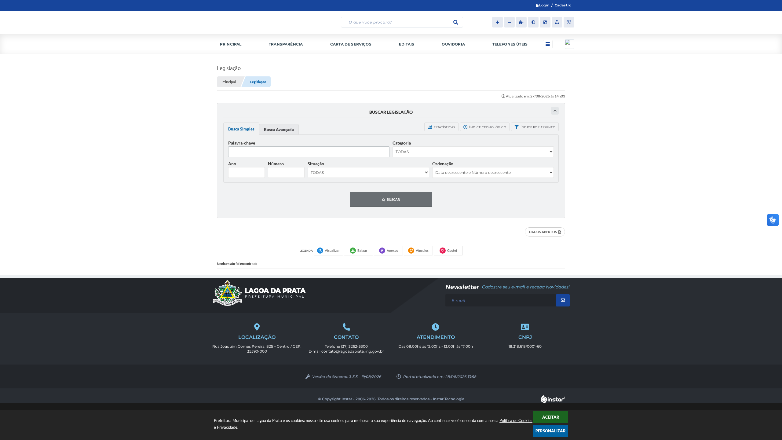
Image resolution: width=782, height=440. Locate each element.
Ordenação (442, 163)
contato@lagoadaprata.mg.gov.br (352, 351)
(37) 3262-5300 (354, 346)
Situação (316, 163)
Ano (232, 163)
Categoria (402, 142)
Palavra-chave (241, 142)
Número (276, 163)
